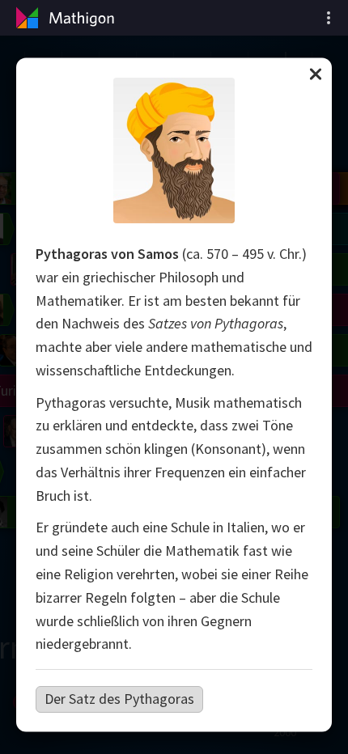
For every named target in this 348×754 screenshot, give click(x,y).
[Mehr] (328, 18)
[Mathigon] (63, 18)
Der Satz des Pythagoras (119, 698)
